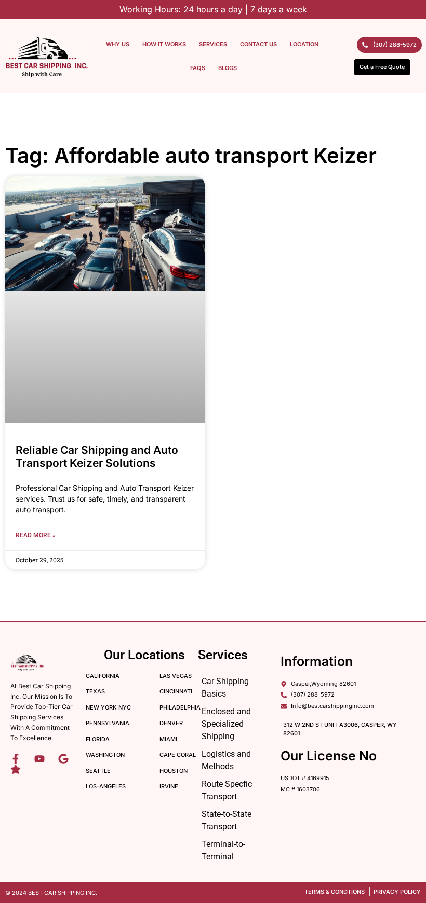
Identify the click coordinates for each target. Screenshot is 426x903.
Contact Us (258, 44)
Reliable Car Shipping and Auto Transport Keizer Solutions (97, 456)
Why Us (117, 44)
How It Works (164, 44)
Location (304, 44)
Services (213, 44)
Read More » (36, 535)
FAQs (197, 68)
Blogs (227, 68)
